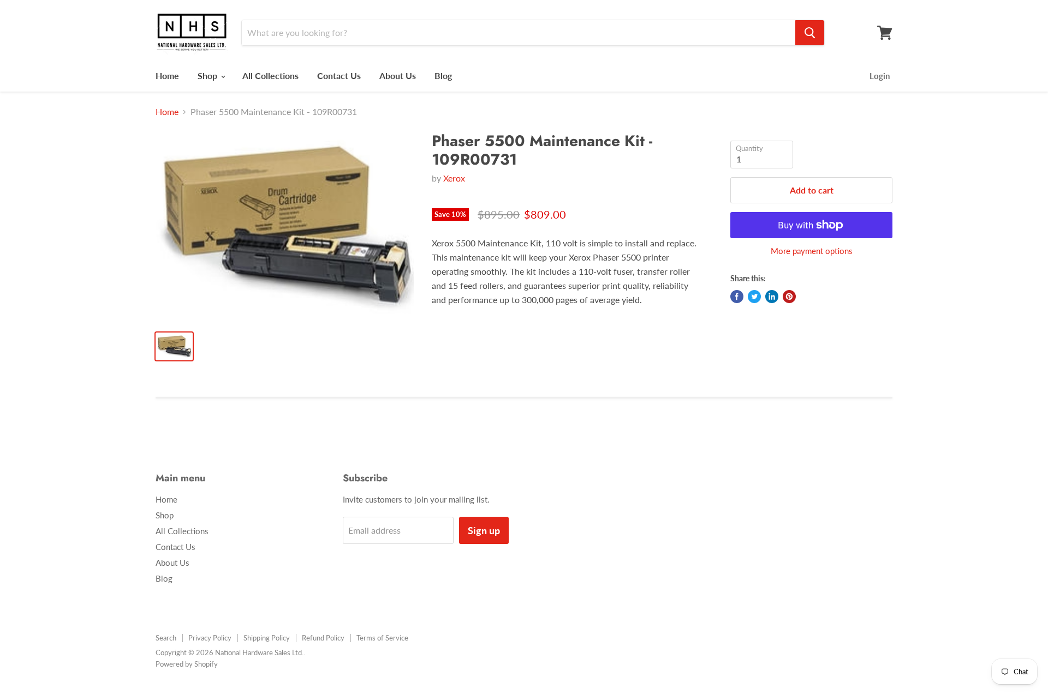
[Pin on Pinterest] (789, 296)
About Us (397, 75)
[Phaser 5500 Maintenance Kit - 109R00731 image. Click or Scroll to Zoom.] (285, 227)
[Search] (809, 32)
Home (167, 75)
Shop (208, 75)
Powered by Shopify (187, 664)
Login (880, 76)
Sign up (484, 530)
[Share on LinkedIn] (771, 296)
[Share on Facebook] (736, 296)
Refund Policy (323, 637)
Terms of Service (382, 637)
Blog (443, 75)
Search (166, 637)
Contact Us (339, 75)
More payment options (812, 251)
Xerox (454, 178)
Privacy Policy (209, 637)
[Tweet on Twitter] (754, 296)
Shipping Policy (266, 637)
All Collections (270, 75)
